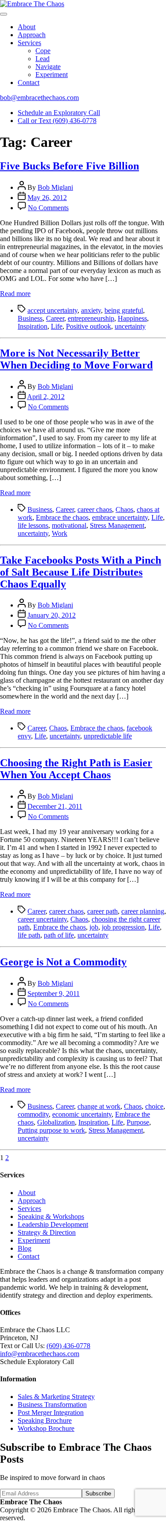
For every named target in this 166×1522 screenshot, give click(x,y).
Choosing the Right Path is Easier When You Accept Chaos (76, 768)
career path (102, 911)
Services (29, 42)
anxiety (91, 310)
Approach (32, 34)
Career (55, 318)
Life (56, 326)
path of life (59, 935)
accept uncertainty (52, 310)
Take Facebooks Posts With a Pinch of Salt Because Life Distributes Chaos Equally (80, 572)
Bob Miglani (55, 187)
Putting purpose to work (51, 1130)
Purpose (138, 1122)
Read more (15, 293)
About (26, 27)
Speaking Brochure (45, 1420)
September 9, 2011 (53, 993)
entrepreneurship (91, 318)
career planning (142, 911)
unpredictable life (108, 736)
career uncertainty (42, 919)
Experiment (51, 74)
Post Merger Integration (51, 1412)
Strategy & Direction (47, 1232)
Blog (24, 1248)
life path (29, 935)
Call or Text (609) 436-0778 (57, 120)
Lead (42, 58)
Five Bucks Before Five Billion (69, 166)
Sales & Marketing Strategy (56, 1396)
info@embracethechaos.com (39, 1353)
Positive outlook (88, 326)
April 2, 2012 (46, 396)
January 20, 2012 (51, 615)
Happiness (132, 318)
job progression (123, 927)
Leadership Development (53, 1224)
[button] (3, 14)
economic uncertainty (82, 1114)
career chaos (94, 509)
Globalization (56, 1122)
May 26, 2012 (47, 197)
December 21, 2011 (54, 806)
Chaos (124, 509)
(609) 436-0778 (68, 1345)
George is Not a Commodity (63, 962)
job (93, 927)
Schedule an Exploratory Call (59, 112)
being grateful (123, 310)
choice (154, 1106)
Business (30, 318)
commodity (33, 1114)
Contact (28, 82)
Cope (42, 50)
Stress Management (117, 525)
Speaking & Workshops (51, 1216)
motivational (69, 525)
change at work (98, 1106)
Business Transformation (52, 1404)
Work (59, 533)
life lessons (33, 525)
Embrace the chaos (62, 517)
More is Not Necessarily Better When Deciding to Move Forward (76, 359)
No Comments (48, 207)
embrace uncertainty (120, 517)
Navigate (48, 66)
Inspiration (32, 326)
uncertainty (130, 326)
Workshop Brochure (46, 1428)
